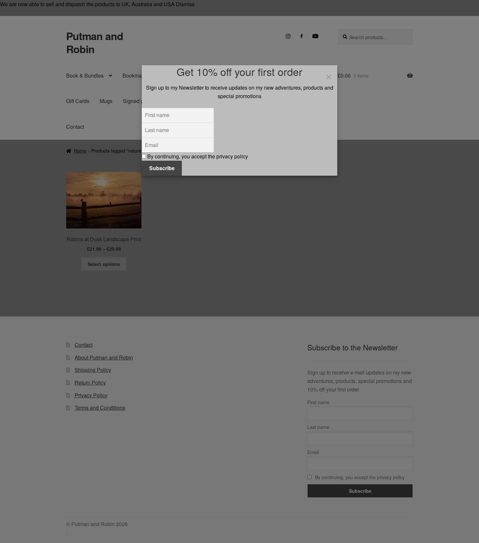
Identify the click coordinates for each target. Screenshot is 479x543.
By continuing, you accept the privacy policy (197, 156)
